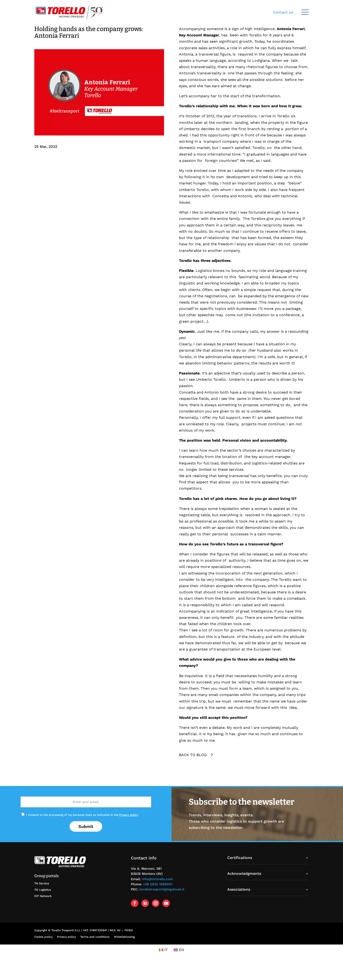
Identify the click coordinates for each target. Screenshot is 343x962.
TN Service (41, 883)
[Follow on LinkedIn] (145, 903)
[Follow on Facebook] (134, 903)
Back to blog (193, 755)
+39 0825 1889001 (157, 884)
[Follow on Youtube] (166, 903)
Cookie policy (43, 936)
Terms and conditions (94, 936)
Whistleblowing (124, 936)
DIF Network (43, 896)
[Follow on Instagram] (155, 903)
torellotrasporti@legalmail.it (162, 889)
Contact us (283, 12)
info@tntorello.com (157, 879)
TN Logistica (42, 889)
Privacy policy (128, 814)
